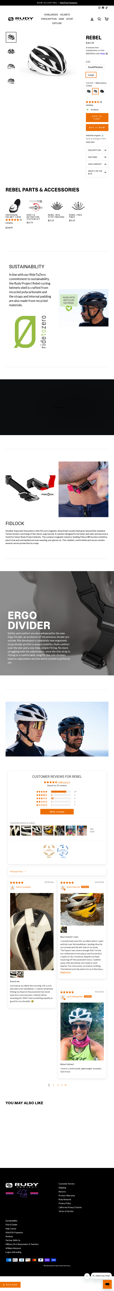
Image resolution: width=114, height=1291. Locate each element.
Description (94, 150)
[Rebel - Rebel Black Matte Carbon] (20, 1147)
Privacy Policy (65, 1203)
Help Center (11, 1228)
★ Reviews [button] (10, 1285)
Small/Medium (95, 67)
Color (96, 84)
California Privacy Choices (70, 1207)
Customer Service (67, 1184)
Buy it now (97, 127)
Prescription (49, 19)
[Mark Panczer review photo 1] (82, 909)
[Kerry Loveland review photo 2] (13, 974)
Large (91, 74)
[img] (16, 882)
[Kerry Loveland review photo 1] (32, 931)
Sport (69, 19)
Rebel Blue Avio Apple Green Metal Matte (88, 91)
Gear (61, 19)
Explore (57, 23)
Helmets (65, 14)
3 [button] (58, 1085)
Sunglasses (51, 14)
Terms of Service (66, 1211)
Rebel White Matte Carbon (95, 91)
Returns (62, 1191)
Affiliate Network (13, 1248)
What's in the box (95, 172)
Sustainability (11, 1221)
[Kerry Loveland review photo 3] (20, 974)
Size (88, 62)
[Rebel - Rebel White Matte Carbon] (14, 1147)
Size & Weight (95, 164)
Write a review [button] (57, 811)
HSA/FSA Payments (14, 1232)
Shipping (62, 1187)
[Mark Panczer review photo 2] (63, 929)
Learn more (90, 142)
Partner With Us (13, 1240)
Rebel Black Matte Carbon (102, 91)
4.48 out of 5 (64, 782)
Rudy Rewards (65, 1199)
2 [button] (53, 1085)
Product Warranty (67, 1195)
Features (92, 157)
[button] (93, 102)
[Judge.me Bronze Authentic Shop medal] (49, 850)
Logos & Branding (13, 1252)
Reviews (9, 1236)
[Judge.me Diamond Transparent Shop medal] (62, 850)
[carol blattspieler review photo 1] (82, 1031)
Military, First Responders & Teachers (22, 1244)
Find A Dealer (12, 1224)
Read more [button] (65, 972)
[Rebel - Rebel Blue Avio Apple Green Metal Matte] (8, 1147)
